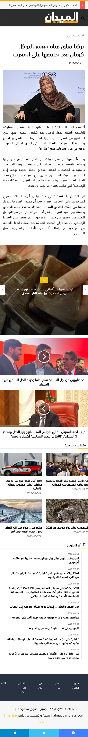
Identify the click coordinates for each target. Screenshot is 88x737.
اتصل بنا (57, 685)
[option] (44, 290)
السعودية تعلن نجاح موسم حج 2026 (67, 527)
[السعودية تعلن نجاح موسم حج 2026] (67, 511)
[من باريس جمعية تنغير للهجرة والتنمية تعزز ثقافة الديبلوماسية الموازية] (67, 465)
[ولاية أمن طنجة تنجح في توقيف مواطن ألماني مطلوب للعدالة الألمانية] (21, 465)
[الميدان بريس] (61, 17)
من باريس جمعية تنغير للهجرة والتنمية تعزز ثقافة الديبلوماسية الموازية (67, 482)
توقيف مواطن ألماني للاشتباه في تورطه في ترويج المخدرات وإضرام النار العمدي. (44, 290)
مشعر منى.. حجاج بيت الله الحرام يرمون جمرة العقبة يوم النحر (23, 529)
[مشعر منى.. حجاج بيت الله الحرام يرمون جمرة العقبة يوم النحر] (21, 511)
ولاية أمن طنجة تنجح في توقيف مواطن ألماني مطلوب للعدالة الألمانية (24, 484)
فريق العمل (75, 685)
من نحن (40, 685)
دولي (68, 35)
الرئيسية (77, 35)
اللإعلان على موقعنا (22, 687)
